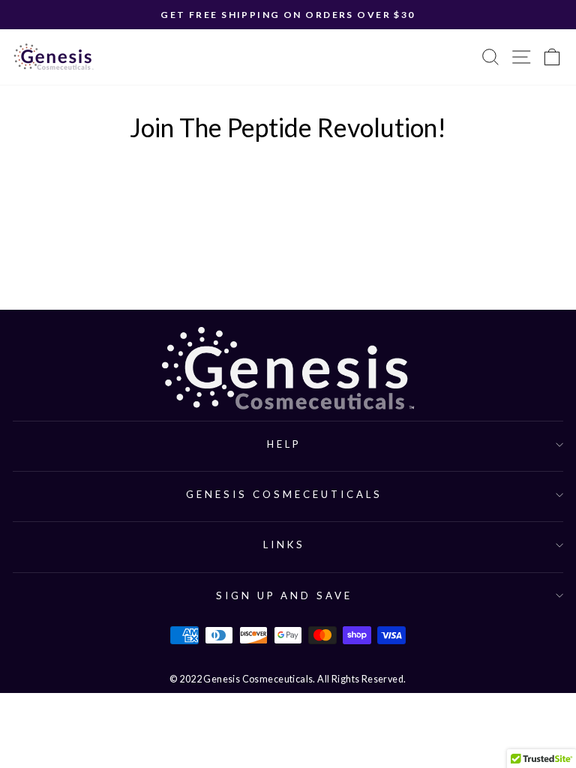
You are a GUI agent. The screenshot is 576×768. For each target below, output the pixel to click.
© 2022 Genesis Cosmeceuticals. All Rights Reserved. (288, 679)
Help (284, 444)
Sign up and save (284, 596)
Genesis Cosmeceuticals (284, 494)
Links (284, 544)
